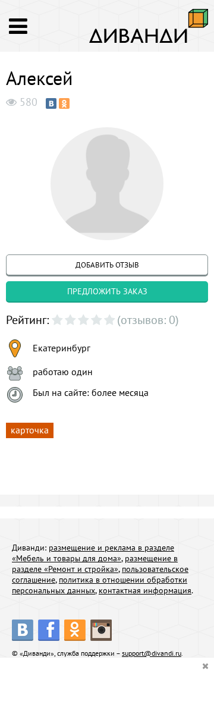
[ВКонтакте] (51, 103)
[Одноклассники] (64, 103)
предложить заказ (107, 291)
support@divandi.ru (151, 653)
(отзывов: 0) (148, 320)
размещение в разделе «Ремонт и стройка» (95, 563)
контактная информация (145, 590)
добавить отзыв (107, 265)
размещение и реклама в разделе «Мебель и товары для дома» (93, 553)
